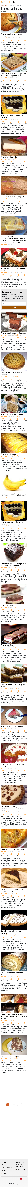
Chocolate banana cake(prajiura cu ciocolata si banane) (13, 565)
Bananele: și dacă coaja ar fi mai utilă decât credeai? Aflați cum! (13, 495)
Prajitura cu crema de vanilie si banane (13, 116)
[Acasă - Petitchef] (2, 5)
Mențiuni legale (20, 1172)
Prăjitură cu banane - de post (12, 197)
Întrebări (4, 1170)
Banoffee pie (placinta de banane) (11, 932)
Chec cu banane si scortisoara (13, 850)
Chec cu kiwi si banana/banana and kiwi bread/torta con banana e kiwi (14, 1016)
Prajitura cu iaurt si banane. (11, 157)
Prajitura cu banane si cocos (12, 414)
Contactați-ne (20, 1162)
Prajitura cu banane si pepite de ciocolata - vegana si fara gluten (13, 75)
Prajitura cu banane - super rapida (11, 35)
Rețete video (6, 1165)
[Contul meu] (17, 2)
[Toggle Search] (21, 2)
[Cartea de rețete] (14, 2)
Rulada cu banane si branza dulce (12, 974)
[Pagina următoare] (16, 1104)
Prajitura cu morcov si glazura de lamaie (14, 765)
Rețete (4, 1162)
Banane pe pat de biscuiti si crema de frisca (12, 890)
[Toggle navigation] (25, 2)
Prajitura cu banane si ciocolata (13, 333)
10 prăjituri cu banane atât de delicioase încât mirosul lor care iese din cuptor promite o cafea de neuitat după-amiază (13, 239)
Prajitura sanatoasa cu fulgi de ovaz (13, 686)
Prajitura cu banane (8, 454)
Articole (4, 1173)
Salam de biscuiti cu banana (12, 1056)
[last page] (20, 1104)
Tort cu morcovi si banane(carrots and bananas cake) (12, 808)
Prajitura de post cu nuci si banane (11, 374)
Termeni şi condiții (21, 1169)
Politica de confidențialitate (20, 1165)
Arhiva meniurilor (7, 1167)
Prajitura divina (7, 605)
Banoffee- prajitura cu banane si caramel (13, 269)
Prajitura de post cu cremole (12, 726)
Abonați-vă (14, 307)
